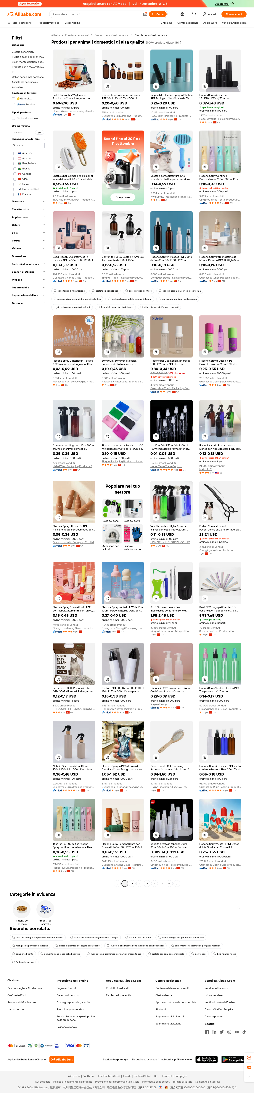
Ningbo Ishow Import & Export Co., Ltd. (171, 631)
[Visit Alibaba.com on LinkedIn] (214, 1032)
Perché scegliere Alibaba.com (24, 988)
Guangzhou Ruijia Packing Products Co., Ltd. (123, 115)
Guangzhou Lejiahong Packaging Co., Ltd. (123, 786)
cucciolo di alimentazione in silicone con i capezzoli (137, 945)
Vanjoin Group (158, 704)
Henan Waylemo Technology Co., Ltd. (74, 110)
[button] (145, 14)
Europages (181, 1076)
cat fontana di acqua (140, 937)
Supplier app (120, 1059)
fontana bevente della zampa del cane (132, 299)
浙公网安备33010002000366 (187, 1087)
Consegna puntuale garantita (73, 1002)
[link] (249, 1057)
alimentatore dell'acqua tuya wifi (161, 307)
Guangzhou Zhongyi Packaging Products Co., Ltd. (123, 628)
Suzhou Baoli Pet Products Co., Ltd (219, 631)
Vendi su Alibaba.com (217, 988)
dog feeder (200, 954)
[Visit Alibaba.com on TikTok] (244, 1032)
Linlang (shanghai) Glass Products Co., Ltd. (220, 708)
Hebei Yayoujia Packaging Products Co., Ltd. (220, 118)
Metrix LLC (205, 469)
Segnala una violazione (168, 1023)
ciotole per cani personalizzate (168, 954)
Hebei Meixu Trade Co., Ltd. (166, 466)
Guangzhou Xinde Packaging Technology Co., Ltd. (220, 277)
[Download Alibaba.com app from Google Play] (234, 1059)
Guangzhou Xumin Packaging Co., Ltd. (171, 388)
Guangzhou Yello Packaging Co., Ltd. (73, 542)
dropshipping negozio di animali (73, 307)
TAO (156, 1076)
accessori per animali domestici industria (79, 299)
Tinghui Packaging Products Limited (122, 461)
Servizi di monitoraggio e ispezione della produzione (76, 1018)
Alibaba (55, 35)
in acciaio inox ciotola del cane (117, 307)
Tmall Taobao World (109, 1076)
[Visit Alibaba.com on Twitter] (222, 1032)
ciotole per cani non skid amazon (179, 299)
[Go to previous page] (117, 883)
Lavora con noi (15, 1009)
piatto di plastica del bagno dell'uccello (79, 945)
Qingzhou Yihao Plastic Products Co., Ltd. (220, 199)
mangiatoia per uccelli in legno (32, 945)
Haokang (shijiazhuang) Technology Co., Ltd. (123, 381)
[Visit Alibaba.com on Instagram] (229, 1032)
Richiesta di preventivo (119, 995)
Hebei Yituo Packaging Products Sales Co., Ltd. (74, 466)
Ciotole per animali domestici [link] (151, 35)
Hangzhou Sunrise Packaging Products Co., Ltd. (74, 381)
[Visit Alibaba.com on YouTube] (236, 1032)
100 (169, 883)
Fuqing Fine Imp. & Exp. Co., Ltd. (168, 786)
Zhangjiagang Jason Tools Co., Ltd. (219, 550)
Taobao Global (142, 1076)
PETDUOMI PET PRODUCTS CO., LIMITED (74, 708)
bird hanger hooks (226, 954)
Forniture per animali (77, 35)
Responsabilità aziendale (21, 1002)
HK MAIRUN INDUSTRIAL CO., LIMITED (171, 542)
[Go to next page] (176, 883)
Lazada (127, 1076)
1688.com (88, 1076)
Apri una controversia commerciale (175, 1002)
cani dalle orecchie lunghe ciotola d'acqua (96, 937)
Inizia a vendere (214, 995)
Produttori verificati (117, 988)
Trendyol (167, 1076)
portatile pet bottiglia (107, 291)
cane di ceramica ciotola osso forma (182, 291)
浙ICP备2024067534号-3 (222, 1087)
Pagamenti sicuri (66, 988)
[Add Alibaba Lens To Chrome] (61, 1059)
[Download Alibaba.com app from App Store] (206, 1059)
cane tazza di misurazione (71, 291)
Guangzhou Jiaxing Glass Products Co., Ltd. (74, 277)
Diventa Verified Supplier (219, 1009)
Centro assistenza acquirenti (172, 988)
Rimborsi (160, 1009)
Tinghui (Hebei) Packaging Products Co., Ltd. (123, 277)
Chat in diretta (163, 995)
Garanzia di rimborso (68, 995)
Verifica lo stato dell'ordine (220, 1002)
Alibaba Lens (26, 1059)
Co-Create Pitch (16, 995)
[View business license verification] (160, 1087)
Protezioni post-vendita (70, 1009)
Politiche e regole (67, 1026)
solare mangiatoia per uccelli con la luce (183, 937)
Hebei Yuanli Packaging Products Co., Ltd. (171, 115)
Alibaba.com (184, 1059)
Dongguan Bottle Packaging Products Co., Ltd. (171, 277)
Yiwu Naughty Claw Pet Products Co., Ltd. (74, 199)
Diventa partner (214, 1016)
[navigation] (28, 459)
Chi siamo (13, 980)
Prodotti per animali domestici (112, 35)
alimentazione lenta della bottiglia (62, 954)
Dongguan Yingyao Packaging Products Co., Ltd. (123, 708)
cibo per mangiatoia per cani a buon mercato (39, 937)
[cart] (194, 14)
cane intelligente (24, 954)
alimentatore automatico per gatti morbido (198, 945)
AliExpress (74, 1076)
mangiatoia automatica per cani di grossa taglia (116, 954)
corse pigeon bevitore (140, 291)
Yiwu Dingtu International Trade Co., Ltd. (171, 196)
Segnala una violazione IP (169, 1016)
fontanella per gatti (26, 962)
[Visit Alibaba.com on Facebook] (207, 1032)
